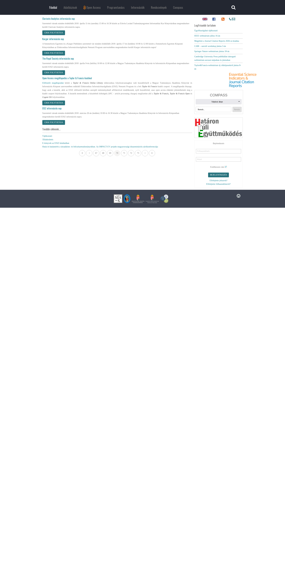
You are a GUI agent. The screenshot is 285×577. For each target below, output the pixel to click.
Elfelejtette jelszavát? (218, 180)
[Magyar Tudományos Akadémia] (127, 198)
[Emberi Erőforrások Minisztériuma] (152, 198)
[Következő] (145, 153)
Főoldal (53, 7)
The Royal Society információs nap (58, 58)
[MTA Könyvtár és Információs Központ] (118, 198)
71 (124, 153)
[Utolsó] (152, 153)
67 (96, 153)
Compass (178, 7)
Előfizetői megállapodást (53, 83)
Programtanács (116, 7)
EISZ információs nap (51, 108)
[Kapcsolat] (232, 19)
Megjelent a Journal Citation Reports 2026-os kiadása (216, 41)
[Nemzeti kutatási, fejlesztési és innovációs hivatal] (138, 198)
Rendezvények (159, 7)
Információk (137, 7)
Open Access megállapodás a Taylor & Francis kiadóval (67, 78)
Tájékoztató (47, 136)
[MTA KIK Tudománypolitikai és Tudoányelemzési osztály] (164, 198)
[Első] (82, 153)
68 (103, 153)
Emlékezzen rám (217, 167)
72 (131, 153)
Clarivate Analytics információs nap (58, 18)
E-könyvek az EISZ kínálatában (55, 143)
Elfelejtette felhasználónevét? (218, 184)
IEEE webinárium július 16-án (207, 36)
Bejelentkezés (218, 175)
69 (110, 153)
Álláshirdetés (47, 139)
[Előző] (89, 153)
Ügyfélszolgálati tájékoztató (206, 31)
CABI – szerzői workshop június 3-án (210, 46)
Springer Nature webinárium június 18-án (211, 51)
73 (138, 153)
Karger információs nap (53, 39)
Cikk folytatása (53, 33)
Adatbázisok (70, 7)
